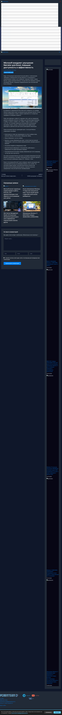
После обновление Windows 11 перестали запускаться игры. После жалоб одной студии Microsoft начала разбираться (31, 192)
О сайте (2, 698)
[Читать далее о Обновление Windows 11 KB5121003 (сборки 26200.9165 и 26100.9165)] (32, 206)
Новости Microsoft (8, 72)
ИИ (3, 13)
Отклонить (48, 712)
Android (4, 43)
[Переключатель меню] (55, 4)
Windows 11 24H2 (6, 31)
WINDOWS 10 (5, 7)
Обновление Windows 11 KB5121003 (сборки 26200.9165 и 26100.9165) (30, 215)
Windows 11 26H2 (6, 40)
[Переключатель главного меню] (59, 52)
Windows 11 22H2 (6, 28)
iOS (3, 46)
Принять (57, 712)
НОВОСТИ (4, 4)
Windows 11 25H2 (6, 34)
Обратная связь (4, 700)
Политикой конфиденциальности (19, 713)
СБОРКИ (4, 22)
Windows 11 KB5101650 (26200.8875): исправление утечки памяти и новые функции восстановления (53, 573)
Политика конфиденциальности (7, 701)
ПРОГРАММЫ (5, 19)
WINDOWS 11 (5, 10)
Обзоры (4, 49)
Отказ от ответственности (6, 703)
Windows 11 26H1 (6, 37)
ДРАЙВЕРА (5, 16)
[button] (60, 1)
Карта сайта (3, 705)
